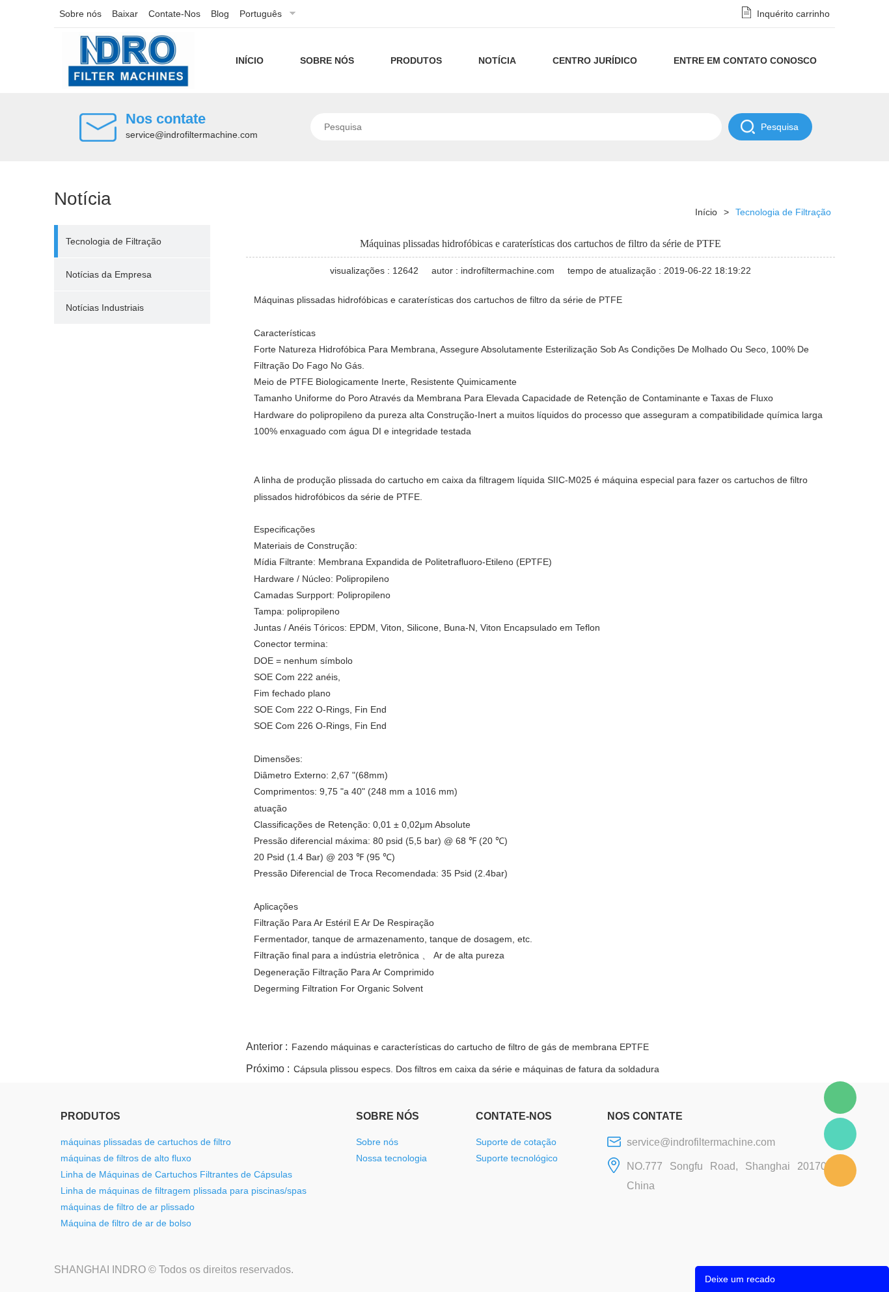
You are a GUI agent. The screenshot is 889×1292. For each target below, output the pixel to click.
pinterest (742, 1022)
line (636, 1022)
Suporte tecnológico (517, 1158)
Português (260, 13)
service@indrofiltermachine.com (192, 134)
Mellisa (840, 1134)
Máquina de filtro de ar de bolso (126, 1223)
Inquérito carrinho (793, 13)
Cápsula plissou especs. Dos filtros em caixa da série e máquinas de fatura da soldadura (476, 1069)
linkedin (812, 1022)
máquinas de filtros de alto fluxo (126, 1158)
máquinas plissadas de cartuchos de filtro (146, 1142)
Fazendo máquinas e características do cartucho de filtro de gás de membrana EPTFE (470, 1047)
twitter (671, 1022)
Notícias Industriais (105, 307)
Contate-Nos (174, 13)
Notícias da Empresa (109, 274)
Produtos (416, 60)
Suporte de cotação (516, 1142)
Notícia (497, 60)
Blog (220, 13)
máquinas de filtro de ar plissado (128, 1207)
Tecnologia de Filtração (113, 241)
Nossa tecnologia (391, 1158)
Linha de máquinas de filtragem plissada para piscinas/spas (184, 1190)
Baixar (125, 13)
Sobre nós (80, 13)
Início (250, 60)
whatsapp (707, 1022)
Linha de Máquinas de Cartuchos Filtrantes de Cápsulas (176, 1174)
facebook (601, 1022)
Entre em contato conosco (745, 60)
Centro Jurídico (595, 60)
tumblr (777, 1022)
